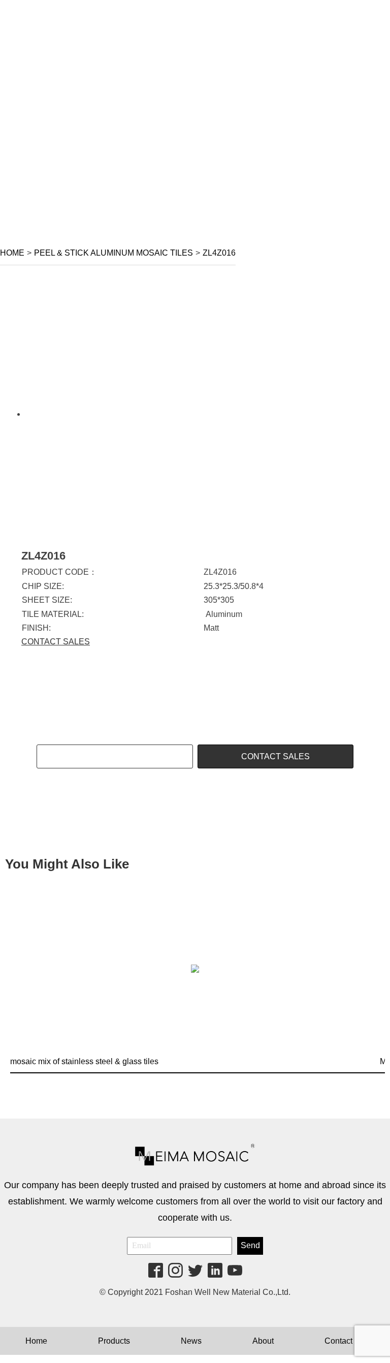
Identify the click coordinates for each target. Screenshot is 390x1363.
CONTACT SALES (55, 641)
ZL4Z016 (219, 253)
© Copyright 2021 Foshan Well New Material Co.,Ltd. (195, 1292)
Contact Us (344, 1341)
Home (12, 253)
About (263, 1341)
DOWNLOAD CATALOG (115, 756)
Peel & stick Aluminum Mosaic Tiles (113, 253)
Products (114, 1341)
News (191, 1341)
